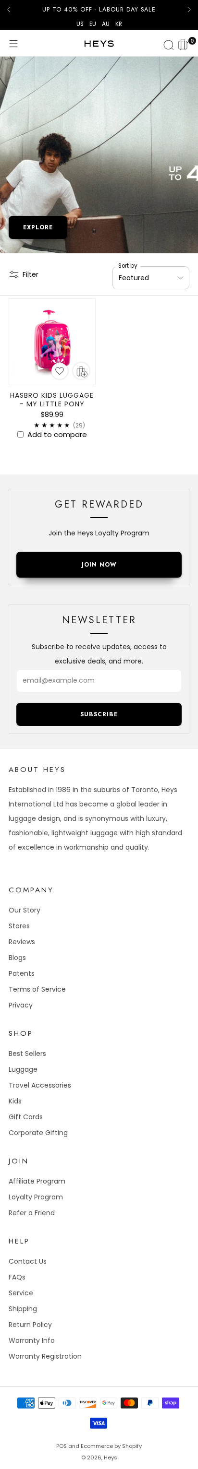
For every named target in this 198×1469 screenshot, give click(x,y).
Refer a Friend (32, 1213)
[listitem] (99, 9)
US (80, 24)
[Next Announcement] (189, 9)
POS (61, 1446)
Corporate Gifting (38, 1132)
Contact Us (28, 1261)
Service (21, 1293)
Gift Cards (26, 1117)
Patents (22, 973)
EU (92, 24)
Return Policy (30, 1324)
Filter (30, 274)
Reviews (22, 942)
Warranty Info (32, 1340)
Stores (19, 926)
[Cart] (184, 43)
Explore (38, 227)
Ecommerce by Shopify (111, 1446)
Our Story (24, 910)
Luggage (23, 1069)
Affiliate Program (37, 1181)
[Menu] (13, 43)
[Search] (167, 43)
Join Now (99, 564)
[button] (59, 371)
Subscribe (99, 714)
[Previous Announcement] (8, 9)
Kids (15, 1101)
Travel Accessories (40, 1085)
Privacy (21, 1005)
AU (106, 24)
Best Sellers (27, 1053)
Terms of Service (37, 989)
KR (118, 24)
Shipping (23, 1309)
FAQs (17, 1277)
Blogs (17, 957)
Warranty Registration (45, 1356)
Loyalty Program (36, 1197)
